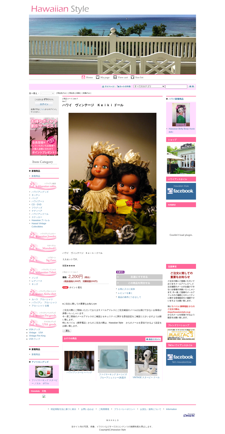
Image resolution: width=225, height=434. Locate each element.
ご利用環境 (104, 409)
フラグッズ (37, 207)
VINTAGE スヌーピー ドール (146, 377)
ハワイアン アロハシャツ (44, 302)
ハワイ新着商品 (176, 99)
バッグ (35, 198)
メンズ (35, 278)
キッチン (36, 195)
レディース (37, 281)
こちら (42, 109)
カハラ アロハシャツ (42, 299)
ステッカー (37, 217)
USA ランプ (34, 339)
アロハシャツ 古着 (40, 306)
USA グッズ (34, 329)
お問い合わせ (87, 409)
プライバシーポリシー (124, 409)
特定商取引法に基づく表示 (63, 409)
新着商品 (36, 176)
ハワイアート (38, 201)
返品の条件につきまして (129, 297)
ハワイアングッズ (40, 192)
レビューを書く (125, 293)
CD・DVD (36, 204)
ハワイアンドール (40, 214)
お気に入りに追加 (126, 289)
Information (171, 409)
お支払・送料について (150, 409)
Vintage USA (36, 332)
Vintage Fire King (37, 336)
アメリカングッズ (40, 362)
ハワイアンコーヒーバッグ (79, 372)
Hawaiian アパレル (41, 220)
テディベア (37, 211)
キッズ (35, 284)
